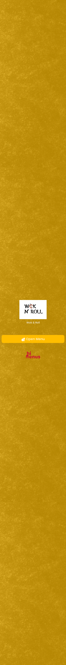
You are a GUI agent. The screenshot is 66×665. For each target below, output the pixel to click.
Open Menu (35, 339)
